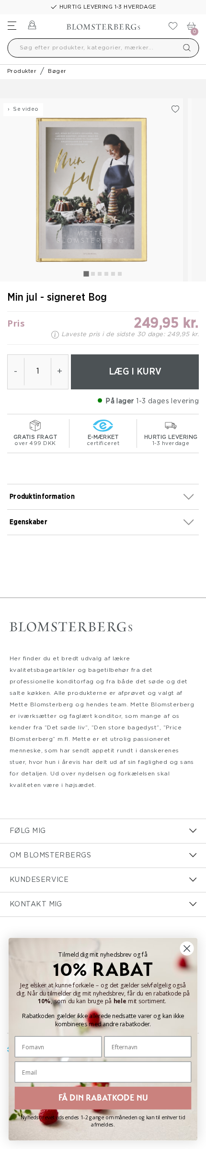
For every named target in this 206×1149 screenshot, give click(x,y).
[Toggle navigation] (12, 25)
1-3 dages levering (167, 401)
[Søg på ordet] (187, 48)
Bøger (57, 71)
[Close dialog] (187, 948)
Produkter (21, 71)
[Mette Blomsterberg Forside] (103, 24)
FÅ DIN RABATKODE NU (103, 1097)
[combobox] (103, 48)
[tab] (86, 273)
